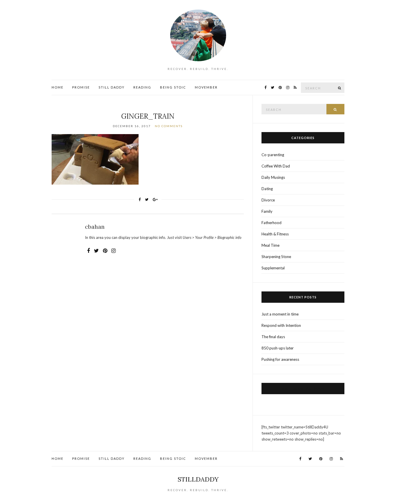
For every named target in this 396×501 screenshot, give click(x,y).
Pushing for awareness (280, 359)
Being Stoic (173, 87)
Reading (142, 87)
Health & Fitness (275, 234)
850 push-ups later (277, 348)
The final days (273, 336)
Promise (81, 87)
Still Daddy (112, 87)
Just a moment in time (280, 314)
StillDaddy (198, 479)
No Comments (169, 126)
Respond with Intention (281, 325)
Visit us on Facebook (303, 388)
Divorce (268, 200)
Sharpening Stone (276, 256)
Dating (267, 188)
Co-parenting (272, 154)
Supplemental (273, 268)
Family (267, 211)
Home (57, 87)
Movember (206, 87)
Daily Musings (273, 177)
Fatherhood (271, 222)
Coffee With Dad (275, 166)
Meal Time (270, 245)
